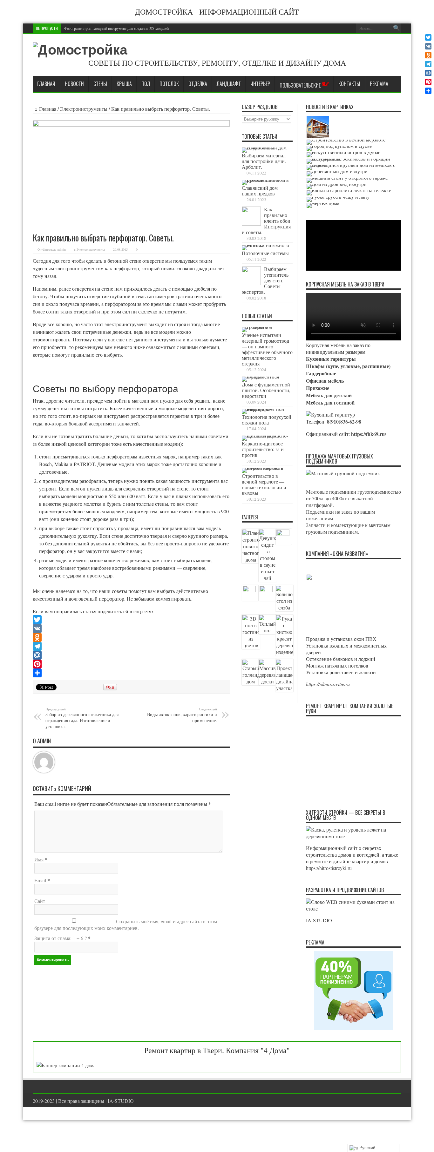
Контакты (349, 84)
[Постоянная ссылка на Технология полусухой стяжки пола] (265, 408)
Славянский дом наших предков (260, 190)
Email (40, 880)
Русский (366, 1147)
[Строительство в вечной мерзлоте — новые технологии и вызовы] (346, 142)
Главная (46, 84)
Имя (39, 859)
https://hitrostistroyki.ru (329, 868)
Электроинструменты (83, 108)
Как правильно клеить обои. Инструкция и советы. (267, 220)
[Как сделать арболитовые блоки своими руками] (349, 192)
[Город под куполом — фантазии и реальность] (339, 148)
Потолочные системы (265, 253)
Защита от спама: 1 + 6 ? (60, 938)
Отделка (197, 84)
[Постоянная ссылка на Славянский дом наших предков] (265, 179)
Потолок (169, 84)
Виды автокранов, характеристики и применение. (182, 715)
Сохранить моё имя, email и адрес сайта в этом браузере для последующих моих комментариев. (125, 924)
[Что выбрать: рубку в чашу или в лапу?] (338, 199)
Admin (61, 249)
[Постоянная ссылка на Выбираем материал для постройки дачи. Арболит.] (265, 147)
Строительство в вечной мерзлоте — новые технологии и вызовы (264, 484)
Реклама (379, 84)
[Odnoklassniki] (131, 637)
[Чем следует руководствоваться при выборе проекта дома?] (323, 205)
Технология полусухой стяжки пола (266, 419)
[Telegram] (131, 646)
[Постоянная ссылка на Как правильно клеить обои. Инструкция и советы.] (251, 223)
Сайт (39, 901)
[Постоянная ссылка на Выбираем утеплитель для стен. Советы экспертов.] (251, 283)
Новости (74, 84)
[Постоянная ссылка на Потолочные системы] (265, 245)
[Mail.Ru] (131, 655)
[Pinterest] (131, 664)
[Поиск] (396, 28)
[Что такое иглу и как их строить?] (354, 161)
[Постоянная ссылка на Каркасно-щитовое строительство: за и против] (265, 435)
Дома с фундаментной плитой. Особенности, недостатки (266, 390)
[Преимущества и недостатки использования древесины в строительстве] (337, 173)
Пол (145, 84)
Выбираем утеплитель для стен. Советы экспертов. (265, 280)
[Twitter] (131, 619)
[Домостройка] (80, 49)
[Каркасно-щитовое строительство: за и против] (318, 127)
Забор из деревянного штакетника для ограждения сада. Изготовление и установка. (82, 718)
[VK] (131, 628)
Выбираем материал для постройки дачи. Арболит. (264, 161)
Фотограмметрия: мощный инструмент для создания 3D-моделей (116, 28)
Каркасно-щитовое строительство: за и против (263, 449)
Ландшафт (229, 84)
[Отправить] (131, 672)
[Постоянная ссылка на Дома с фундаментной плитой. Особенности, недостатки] (265, 376)
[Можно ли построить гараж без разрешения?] (347, 180)
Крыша (124, 84)
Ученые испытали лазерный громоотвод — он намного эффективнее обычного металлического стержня (267, 349)
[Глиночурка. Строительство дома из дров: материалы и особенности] (337, 186)
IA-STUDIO (121, 1100)
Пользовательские (304, 85)
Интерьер (260, 84)
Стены (100, 84)
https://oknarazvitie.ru (328, 684)
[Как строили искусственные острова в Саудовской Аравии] (343, 154)
